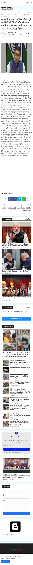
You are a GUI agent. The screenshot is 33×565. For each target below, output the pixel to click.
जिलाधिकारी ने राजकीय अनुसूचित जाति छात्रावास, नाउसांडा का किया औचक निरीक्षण (19, 376)
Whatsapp (24, 199)
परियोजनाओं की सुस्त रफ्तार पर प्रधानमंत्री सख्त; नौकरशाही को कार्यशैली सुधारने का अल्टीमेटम (15, 244)
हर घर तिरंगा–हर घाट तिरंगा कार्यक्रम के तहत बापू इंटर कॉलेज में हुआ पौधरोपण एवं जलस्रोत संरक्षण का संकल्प (19, 407)
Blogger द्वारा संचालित (8, 534)
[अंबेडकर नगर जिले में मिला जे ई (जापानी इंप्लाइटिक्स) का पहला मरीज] (6, 363)
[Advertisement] (16, 174)
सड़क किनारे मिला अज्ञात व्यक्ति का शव (20, 368)
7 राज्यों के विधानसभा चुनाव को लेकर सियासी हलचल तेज (16, 297)
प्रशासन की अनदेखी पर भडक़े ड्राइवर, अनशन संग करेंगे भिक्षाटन (19, 383)
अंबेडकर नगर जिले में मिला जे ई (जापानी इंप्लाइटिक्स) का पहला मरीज (20, 361)
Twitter (19, 199)
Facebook (13, 199)
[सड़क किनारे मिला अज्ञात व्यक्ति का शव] (6, 370)
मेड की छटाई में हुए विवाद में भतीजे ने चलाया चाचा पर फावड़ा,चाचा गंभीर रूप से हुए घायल (20, 415)
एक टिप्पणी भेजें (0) (16, 319)
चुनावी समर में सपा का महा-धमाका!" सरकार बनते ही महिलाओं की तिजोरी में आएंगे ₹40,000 (16, 476)
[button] (31, 2)
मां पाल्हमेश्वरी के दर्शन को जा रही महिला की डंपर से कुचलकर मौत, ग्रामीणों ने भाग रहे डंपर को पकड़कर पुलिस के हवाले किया (16, 355)
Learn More (11, 558)
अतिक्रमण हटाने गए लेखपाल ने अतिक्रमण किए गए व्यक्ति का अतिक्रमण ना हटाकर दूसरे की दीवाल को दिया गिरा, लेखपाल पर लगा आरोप (20, 391)
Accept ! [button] (5, 562)
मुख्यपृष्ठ (3, 13)
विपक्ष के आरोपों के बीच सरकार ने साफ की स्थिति (15, 271)
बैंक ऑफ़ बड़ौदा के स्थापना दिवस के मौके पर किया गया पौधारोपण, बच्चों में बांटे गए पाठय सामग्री (19, 423)
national (9, 13)
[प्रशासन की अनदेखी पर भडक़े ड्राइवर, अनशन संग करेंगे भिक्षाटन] (6, 384)
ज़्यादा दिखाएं (28, 219)
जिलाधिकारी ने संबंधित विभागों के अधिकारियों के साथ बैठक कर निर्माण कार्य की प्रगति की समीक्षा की (19, 399)
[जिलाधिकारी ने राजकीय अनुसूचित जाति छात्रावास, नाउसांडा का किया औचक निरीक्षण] (6, 377)
